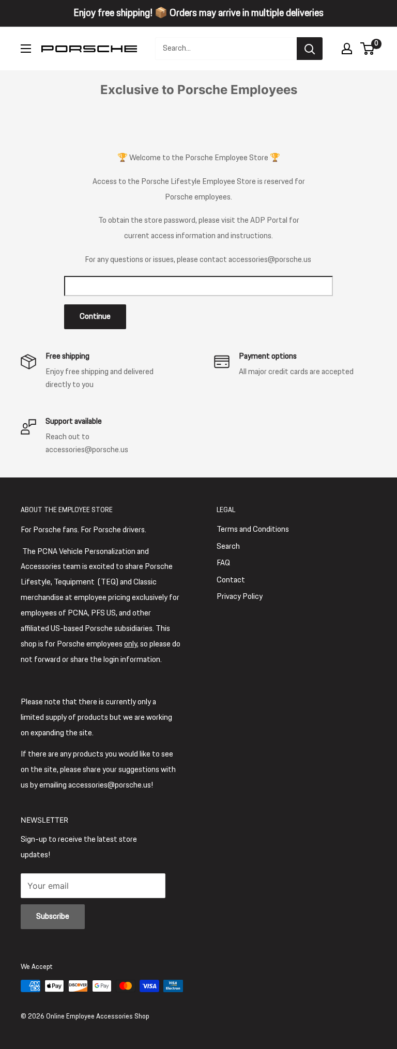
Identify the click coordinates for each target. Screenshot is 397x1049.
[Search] (310, 48)
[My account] (347, 48)
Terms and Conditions (253, 529)
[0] (367, 48)
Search (228, 546)
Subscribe (52, 916)
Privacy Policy (240, 597)
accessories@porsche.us (269, 260)
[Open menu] (26, 48)
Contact (231, 580)
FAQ (223, 563)
